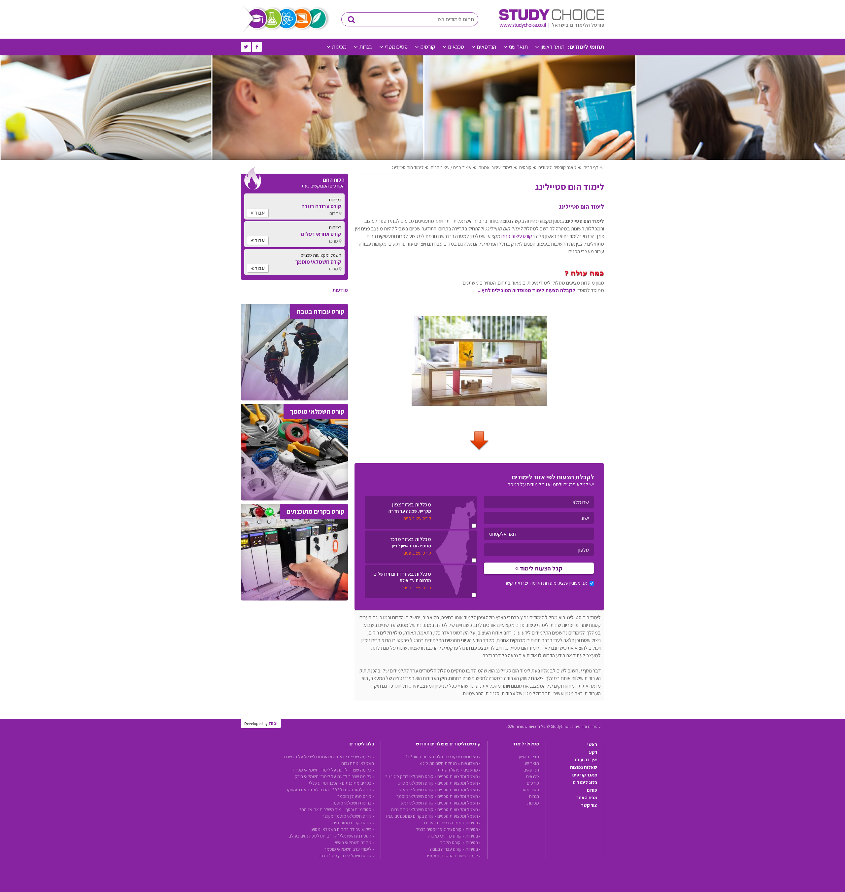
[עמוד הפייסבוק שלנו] (257, 47)
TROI (273, 723)
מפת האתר (586, 798)
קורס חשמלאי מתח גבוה (412, 809)
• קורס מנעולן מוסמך (355, 796)
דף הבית (590, 167)
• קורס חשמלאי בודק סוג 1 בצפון (346, 856)
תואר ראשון (552, 47)
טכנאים (456, 47)
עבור (259, 213)
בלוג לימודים (585, 782)
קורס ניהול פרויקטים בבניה (438, 829)
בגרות (365, 47)
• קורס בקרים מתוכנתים (353, 823)
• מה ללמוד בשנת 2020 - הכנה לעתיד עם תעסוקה (330, 790)
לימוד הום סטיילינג (407, 167)
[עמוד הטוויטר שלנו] (246, 47)
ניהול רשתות (448, 770)
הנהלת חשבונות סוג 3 (438, 763)
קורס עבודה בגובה (445, 849)
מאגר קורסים (584, 775)
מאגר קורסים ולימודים (557, 167)
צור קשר (589, 805)
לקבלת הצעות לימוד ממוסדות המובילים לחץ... (526, 290)
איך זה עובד (585, 760)
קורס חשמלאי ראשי (416, 803)
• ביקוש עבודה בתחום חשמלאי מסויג (342, 829)
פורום (592, 790)
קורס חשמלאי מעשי (416, 790)
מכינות (339, 47)
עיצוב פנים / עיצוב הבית (450, 167)
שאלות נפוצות (583, 767)
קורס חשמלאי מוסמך (414, 796)
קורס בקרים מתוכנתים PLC (409, 816)
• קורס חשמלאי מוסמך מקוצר (348, 816)
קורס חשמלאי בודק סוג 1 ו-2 (409, 776)
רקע (593, 752)
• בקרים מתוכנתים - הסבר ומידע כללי (341, 783)
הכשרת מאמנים (439, 856)
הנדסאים (486, 47)
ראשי (592, 744)
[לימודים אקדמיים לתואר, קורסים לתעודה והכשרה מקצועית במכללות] (551, 26)
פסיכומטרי (396, 47)
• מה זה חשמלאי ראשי (354, 842)
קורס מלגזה (450, 842)
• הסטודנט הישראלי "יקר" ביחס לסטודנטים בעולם (331, 836)
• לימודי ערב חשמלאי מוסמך (349, 849)
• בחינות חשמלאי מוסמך (352, 803)
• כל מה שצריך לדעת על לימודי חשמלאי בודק (334, 776)
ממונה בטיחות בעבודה (441, 823)
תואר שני (518, 47)
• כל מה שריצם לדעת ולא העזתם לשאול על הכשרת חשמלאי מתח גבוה (329, 760)
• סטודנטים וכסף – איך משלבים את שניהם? (336, 809)
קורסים (427, 47)
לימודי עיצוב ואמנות (495, 167)
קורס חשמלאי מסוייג (415, 783)
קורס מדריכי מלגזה (444, 836)
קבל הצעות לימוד (540, 568)
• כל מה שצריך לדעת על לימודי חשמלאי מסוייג (333, 770)
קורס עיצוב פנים (516, 236)
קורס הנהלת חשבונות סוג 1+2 (431, 757)
